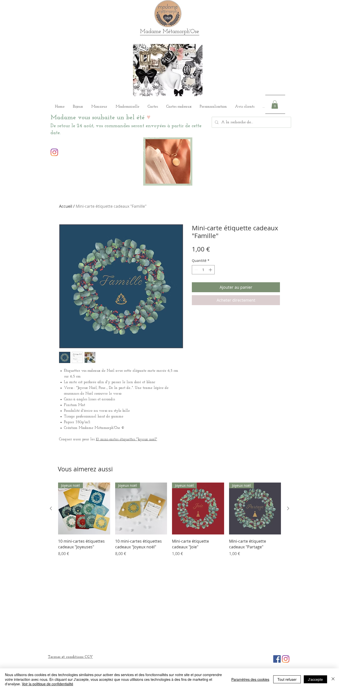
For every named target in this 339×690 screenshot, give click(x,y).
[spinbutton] (203, 269)
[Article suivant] (288, 508)
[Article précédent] (51, 508)
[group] (169, 519)
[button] (274, 104)
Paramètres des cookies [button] (250, 679)
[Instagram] (54, 152)
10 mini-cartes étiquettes (116, 439)
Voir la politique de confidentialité (47, 683)
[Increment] (211, 269)
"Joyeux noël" (146, 439)
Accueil (65, 206)
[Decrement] (196, 269)
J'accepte (315, 679)
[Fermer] (333, 679)
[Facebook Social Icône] (277, 659)
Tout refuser (287, 679)
